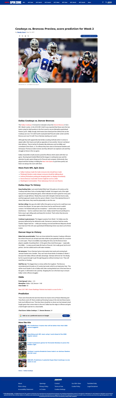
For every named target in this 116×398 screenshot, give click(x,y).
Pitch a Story (22, 386)
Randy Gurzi (21, 32)
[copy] (28, 36)
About (20, 383)
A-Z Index (43, 389)
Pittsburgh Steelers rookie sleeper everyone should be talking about (41, 174)
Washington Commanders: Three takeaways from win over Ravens (41, 181)
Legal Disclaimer (92, 386)
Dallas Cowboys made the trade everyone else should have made (41, 172)
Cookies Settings (60, 389)
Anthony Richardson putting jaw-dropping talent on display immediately (42, 176)
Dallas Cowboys (26, 125)
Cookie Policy (76, 386)
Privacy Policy (44, 386)
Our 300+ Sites (76, 383)
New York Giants (47, 161)
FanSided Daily (92, 383)
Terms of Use (59, 386)
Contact (57, 383)
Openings (43, 383)
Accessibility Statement (25, 389)
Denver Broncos (59, 125)
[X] (106, 2)
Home (20, 370)
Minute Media (10, 393)
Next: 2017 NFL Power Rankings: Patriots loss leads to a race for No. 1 (40, 289)
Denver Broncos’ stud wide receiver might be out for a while (39, 178)
